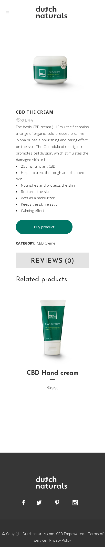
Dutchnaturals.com (38, 533)
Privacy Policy (60, 540)
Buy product (44, 226)
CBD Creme (46, 243)
